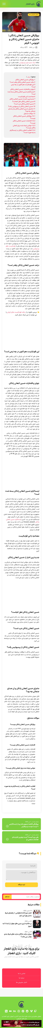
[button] (21, 514)
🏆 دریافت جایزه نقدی (21, 523)
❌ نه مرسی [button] (21, 528)
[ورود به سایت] (21, 505)
